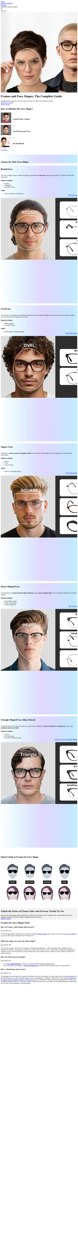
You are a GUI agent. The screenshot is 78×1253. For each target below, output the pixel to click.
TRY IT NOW (5, 104)
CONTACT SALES (7, 102)
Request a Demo (6, 918)
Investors (3, 5)
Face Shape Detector (41, 934)
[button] (39, 7)
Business (3, 3)
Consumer (9, 3)
